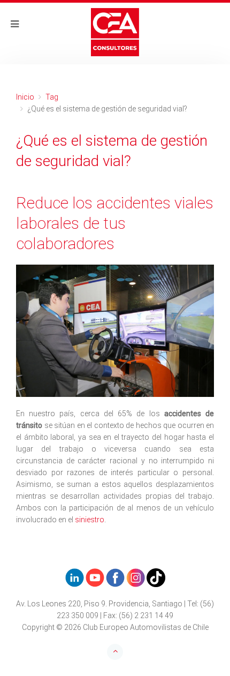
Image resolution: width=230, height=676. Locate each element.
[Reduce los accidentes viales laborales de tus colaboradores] (115, 331)
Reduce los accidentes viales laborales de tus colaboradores (114, 223)
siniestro (89, 519)
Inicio (25, 97)
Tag (51, 97)
